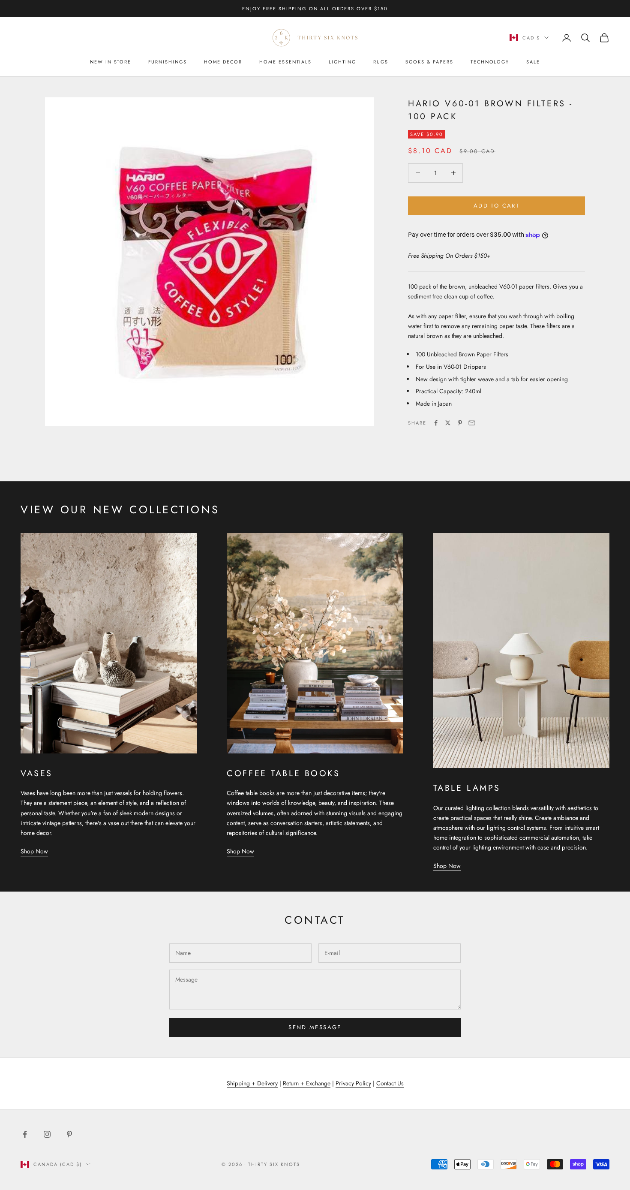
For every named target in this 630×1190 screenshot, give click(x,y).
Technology (490, 61)
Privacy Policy (353, 1083)
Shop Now (34, 851)
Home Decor (223, 61)
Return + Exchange (306, 1083)
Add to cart (496, 206)
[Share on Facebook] (435, 422)
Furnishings (167, 61)
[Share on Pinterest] (459, 422)
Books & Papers (429, 61)
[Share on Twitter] (447, 422)
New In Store (110, 61)
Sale (533, 61)
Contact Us (390, 1083)
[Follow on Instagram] (47, 1134)
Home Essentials (285, 61)
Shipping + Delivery (252, 1083)
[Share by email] (471, 422)
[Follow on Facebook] (25, 1134)
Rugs (380, 61)
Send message (314, 1027)
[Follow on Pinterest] (69, 1134)
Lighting (342, 61)
